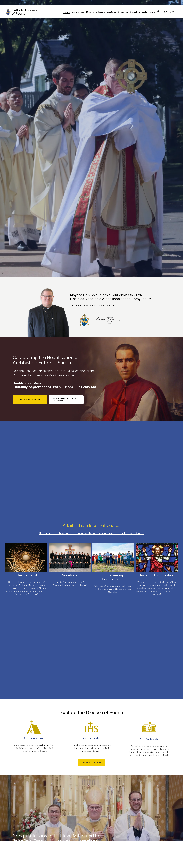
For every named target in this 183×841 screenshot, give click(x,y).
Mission (90, 12)
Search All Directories (91, 762)
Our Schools (149, 739)
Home (66, 12)
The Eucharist (26, 575)
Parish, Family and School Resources (64, 399)
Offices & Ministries (106, 12)
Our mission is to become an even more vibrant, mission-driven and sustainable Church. (91, 533)
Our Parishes (33, 738)
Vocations (69, 575)
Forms (152, 12)
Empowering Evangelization (113, 577)
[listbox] (171, 11)
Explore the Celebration (30, 399)
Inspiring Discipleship (156, 575)
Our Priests (91, 738)
